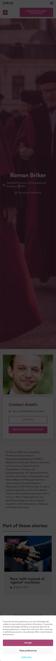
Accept (28, 643)
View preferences (28, 650)
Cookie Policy (26, 657)
